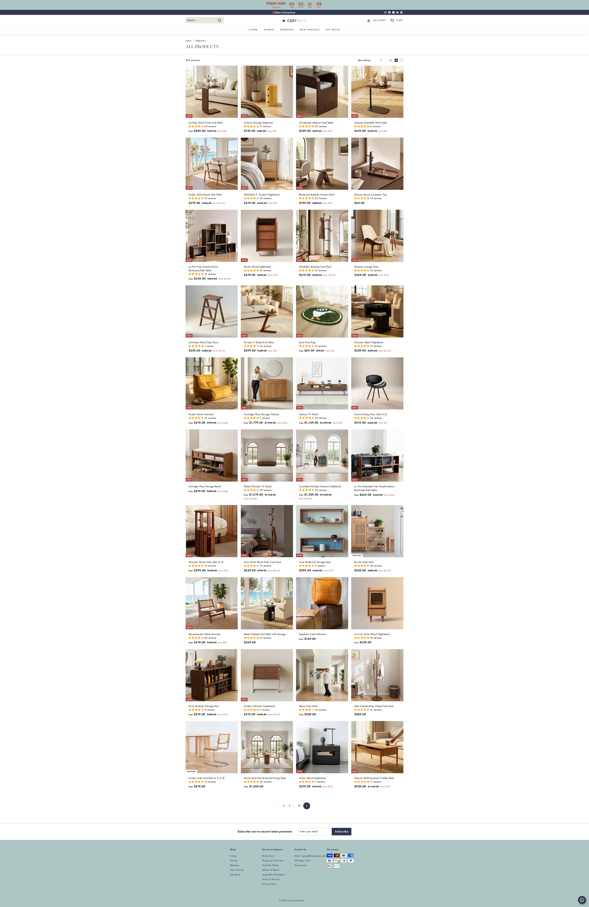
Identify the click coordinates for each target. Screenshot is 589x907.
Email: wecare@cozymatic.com (310, 856)
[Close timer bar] (586, 5)
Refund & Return (270, 870)
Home (188, 40)
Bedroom (287, 29)
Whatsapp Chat (302, 860)
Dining (269, 29)
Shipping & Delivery (273, 860)
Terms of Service (270, 879)
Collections (200, 40)
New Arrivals (310, 29)
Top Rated (333, 29)
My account (300, 865)
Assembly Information (273, 874)
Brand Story (268, 856)
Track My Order (270, 865)
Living (253, 29)
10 (299, 805)
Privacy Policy (269, 884)
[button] (196, 126)
